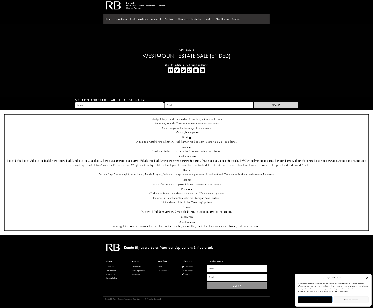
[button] (367, 277)
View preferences (351, 299)
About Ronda (222, 19)
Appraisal (156, 19)
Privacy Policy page (341, 291)
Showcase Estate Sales (189, 19)
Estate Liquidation (139, 19)
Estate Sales (121, 19)
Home (108, 19)
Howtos (208, 19)
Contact (236, 19)
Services (135, 261)
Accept (315, 299)
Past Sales (169, 19)
